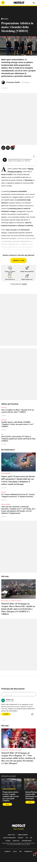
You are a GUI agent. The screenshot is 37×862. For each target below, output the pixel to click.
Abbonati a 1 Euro (18, 260)
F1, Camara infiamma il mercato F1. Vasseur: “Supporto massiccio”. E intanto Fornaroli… (18, 495)
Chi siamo (8, 840)
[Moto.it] (18, 3)
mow (20, 851)
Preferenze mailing (26, 840)
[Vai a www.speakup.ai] (33, 156)
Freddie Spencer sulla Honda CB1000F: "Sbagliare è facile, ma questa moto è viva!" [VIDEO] (17, 424)
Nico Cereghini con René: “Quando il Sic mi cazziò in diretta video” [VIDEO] (17, 411)
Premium (5, 19)
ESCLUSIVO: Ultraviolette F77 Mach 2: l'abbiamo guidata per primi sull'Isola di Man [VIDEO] (18, 438)
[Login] (3, 2)
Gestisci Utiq (16, 840)
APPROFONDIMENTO (9, 789)
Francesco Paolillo (13, 82)
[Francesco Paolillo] (3, 82)
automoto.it (8, 851)
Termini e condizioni (22, 834)
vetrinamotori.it (28, 851)
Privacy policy (11, 834)
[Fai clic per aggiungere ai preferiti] (8, 148)
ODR (27, 837)
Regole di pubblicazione (9, 837)
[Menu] (34, 2)
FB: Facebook (25, 82)
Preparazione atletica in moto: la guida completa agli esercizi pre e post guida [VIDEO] (11, 796)
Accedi (24, 284)
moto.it (15, 851)
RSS (31, 837)
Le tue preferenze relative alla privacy (11, 859)
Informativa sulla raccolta (7, 857)
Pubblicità (20, 837)
